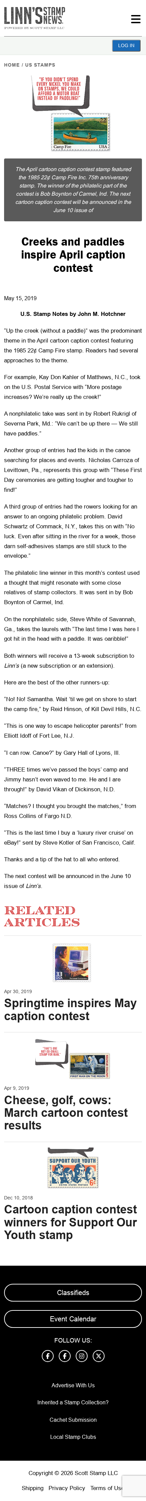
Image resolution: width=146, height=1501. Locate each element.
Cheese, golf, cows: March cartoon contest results (66, 1113)
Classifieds (73, 1292)
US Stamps (40, 65)
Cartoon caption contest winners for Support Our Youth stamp (70, 1222)
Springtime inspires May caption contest (70, 1009)
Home (12, 65)
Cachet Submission (73, 1420)
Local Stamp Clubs (73, 1437)
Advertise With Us (73, 1385)
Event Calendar (73, 1319)
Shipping (32, 1488)
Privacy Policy (67, 1488)
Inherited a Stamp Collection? (73, 1402)
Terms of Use (107, 1488)
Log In (126, 45)
